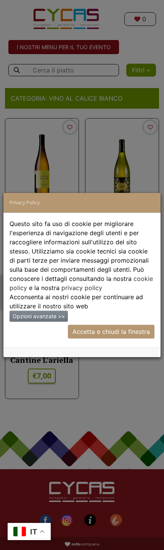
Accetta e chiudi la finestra (111, 331)
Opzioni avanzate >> (39, 316)
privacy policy (81, 288)
